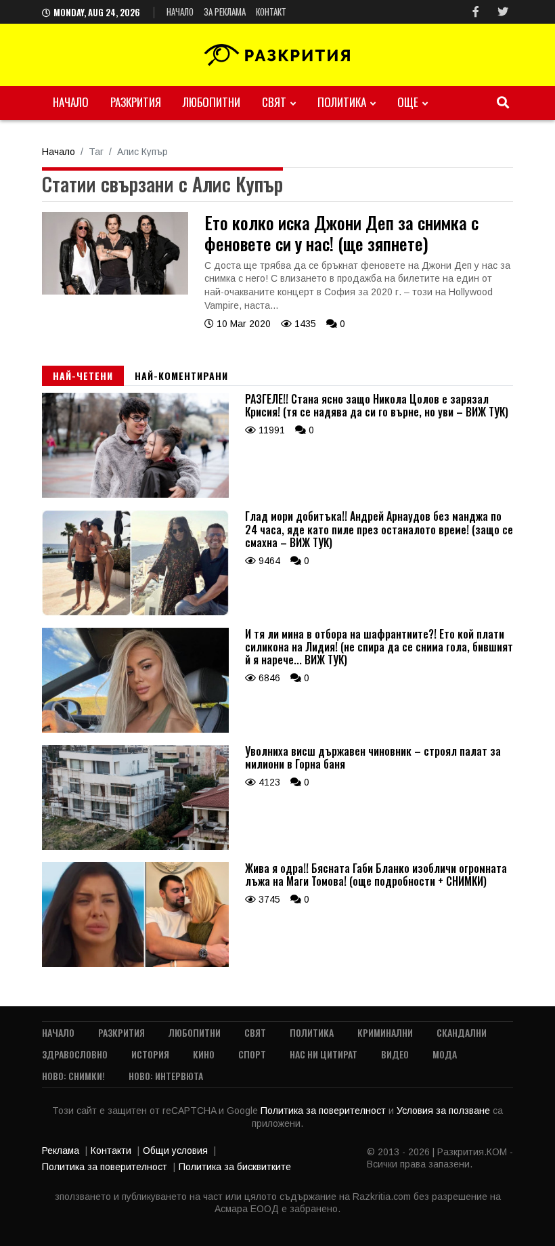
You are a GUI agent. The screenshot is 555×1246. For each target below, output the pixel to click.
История (150, 1054)
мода (444, 1054)
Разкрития (135, 101)
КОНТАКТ (271, 11)
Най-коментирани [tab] (181, 375)
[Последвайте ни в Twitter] (503, 12)
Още (407, 101)
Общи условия (175, 1150)
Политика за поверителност (324, 1110)
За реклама (225, 11)
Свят (274, 101)
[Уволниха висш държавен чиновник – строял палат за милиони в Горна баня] (135, 846)
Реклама (60, 1150)
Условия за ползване (445, 1110)
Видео (395, 1054)
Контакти (111, 1150)
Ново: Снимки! (73, 1076)
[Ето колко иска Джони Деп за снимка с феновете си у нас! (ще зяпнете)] (115, 291)
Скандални (462, 1032)
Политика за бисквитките (235, 1167)
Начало (180, 11)
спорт (252, 1054)
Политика (341, 101)
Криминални (385, 1032)
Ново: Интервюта (166, 1076)
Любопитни (211, 101)
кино (204, 1054)
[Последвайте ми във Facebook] (476, 12)
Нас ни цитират (323, 1054)
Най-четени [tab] (83, 375)
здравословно (75, 1054)
